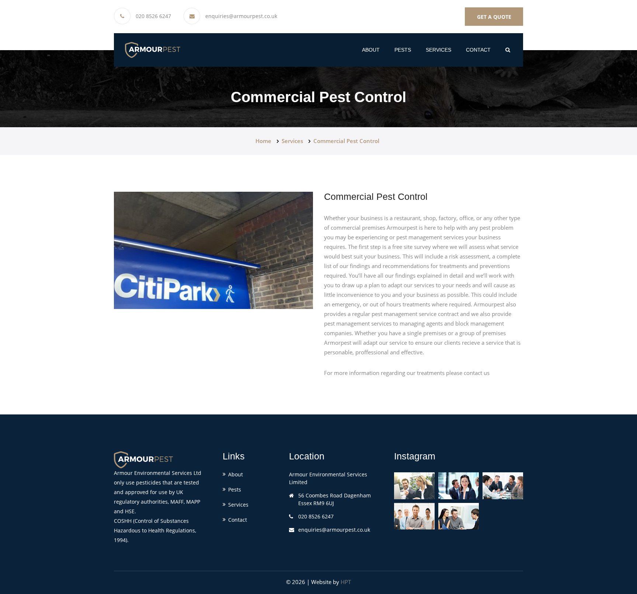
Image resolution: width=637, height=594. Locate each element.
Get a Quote (494, 16)
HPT (346, 582)
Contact (478, 50)
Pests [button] (402, 50)
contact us (477, 372)
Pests (234, 489)
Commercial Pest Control (346, 141)
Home (263, 141)
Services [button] (438, 50)
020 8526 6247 (153, 16)
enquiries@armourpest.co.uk (241, 16)
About (235, 474)
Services (292, 141)
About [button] (371, 50)
